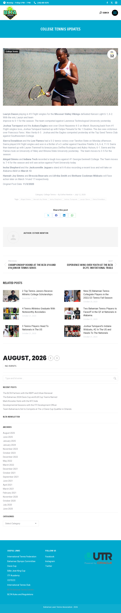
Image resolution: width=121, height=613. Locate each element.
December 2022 (10, 457)
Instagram (50, 561)
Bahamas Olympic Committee (21, 561)
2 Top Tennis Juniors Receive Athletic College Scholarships (37, 293)
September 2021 (11, 477)
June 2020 (8, 509)
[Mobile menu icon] (115, 13)
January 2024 (9, 445)
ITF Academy (13, 575)
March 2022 (8, 465)
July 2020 (7, 505)
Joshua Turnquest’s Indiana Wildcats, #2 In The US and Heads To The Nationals (97, 329)
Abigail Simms (26, 199)
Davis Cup (12, 566)
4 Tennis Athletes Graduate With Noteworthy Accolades (38, 310)
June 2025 (8, 437)
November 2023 (10, 449)
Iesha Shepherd (56, 199)
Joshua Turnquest (70, 199)
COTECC (11, 580)
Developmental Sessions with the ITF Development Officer (30, 405)
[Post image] (11, 296)
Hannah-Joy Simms (40, 199)
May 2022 (7, 461)
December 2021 (10, 469)
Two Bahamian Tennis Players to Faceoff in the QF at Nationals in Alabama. (100, 312)
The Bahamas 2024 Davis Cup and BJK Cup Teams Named (30, 397)
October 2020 (9, 501)
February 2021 (9, 493)
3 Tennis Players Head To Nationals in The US (35, 328)
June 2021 (8, 481)
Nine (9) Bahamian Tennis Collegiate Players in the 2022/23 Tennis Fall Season (97, 294)
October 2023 (9, 453)
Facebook (49, 556)
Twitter (48, 566)
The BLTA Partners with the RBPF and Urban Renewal (27, 393)
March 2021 (8, 489)
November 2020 (10, 497)
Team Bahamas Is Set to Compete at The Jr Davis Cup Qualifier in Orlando (37, 409)
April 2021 (7, 485)
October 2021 (9, 473)
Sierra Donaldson (99, 199)
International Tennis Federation (21, 556)
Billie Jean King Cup (16, 571)
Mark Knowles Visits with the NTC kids (20, 401)
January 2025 (9, 441)
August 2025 (9, 433)
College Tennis (12, 52)
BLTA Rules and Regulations (20, 594)
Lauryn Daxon (85, 199)
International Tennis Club (18, 585)
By (65, 195)
